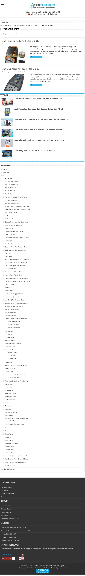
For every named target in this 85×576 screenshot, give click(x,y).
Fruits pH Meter (12, 352)
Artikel (5, 169)
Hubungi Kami (5, 490)
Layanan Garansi (6, 512)
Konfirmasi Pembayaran (8, 493)
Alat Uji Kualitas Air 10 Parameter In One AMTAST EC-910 (39, 140)
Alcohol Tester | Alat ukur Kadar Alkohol (17, 206)
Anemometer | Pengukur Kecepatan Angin (17, 209)
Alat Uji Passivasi (10, 188)
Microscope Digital (10, 315)
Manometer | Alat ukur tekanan (14, 306)
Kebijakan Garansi (6, 509)
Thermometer (9, 415)
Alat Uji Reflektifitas (11, 191)
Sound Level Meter (10, 396)
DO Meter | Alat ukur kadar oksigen (15, 250)
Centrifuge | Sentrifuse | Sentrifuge (15, 219)
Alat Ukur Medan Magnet (12, 203)
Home (4, 25)
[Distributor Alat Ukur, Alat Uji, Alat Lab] (42, 5)
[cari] (82, 21)
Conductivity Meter (10, 234)
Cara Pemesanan (6, 506)
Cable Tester (9, 216)
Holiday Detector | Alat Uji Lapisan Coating (17, 281)
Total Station (9, 440)
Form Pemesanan (6, 487)
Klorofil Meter (9, 290)
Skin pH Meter (12, 355)
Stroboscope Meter (10, 403)
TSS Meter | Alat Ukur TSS (13, 443)
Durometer (8, 253)
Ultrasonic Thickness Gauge (16, 424)
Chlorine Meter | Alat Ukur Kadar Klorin (16, 222)
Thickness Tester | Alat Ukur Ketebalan (16, 418)
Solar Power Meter (10, 393)
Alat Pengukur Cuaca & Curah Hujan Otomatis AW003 (38, 130)
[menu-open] (3, 5)
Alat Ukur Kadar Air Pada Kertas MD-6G (20, 69)
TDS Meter (8, 409)
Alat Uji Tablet (9, 194)
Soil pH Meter (12, 358)
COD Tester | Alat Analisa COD (14, 225)
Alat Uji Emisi (12, 268)
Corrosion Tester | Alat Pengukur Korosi (17, 237)
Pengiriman (4, 515)
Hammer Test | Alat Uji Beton (13, 275)
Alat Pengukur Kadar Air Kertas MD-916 (20, 41)
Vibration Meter (9, 453)
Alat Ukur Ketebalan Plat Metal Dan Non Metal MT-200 (38, 99)
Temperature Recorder (11, 412)
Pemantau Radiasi (10, 347)
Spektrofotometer (10, 400)
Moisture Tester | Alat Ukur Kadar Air (28, 25)
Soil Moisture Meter (13, 324)
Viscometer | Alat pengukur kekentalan (16, 456)
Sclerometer (8, 387)
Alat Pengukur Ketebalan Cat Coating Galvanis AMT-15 (38, 109)
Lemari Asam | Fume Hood (13, 297)
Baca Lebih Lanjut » (36, 57)
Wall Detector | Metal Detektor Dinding (16, 459)
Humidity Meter (9, 284)
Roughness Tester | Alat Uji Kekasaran (16, 381)
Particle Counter (10, 340)
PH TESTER (9, 350)
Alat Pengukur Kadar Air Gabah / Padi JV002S (34, 151)
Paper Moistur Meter (28, 44)
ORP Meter (8, 334)
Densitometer (9, 244)
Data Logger (8, 241)
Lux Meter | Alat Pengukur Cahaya (15, 300)
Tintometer (8, 428)
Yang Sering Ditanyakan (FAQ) (10, 518)
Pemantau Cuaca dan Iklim (13, 343)
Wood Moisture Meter (14, 327)
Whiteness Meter (10, 465)
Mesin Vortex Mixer (11, 312)
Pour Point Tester (10, 368)
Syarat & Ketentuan (39, 566)
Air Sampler (8, 178)
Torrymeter (8, 437)
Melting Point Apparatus (12, 309)
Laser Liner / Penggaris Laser (14, 294)
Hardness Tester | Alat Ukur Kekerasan (16, 278)
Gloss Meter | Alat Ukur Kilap (13, 272)
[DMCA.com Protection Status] (42, 571)
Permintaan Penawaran (8, 497)
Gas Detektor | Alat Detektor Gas (15, 265)
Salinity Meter (9, 384)
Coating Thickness (13, 421)
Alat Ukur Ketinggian (11, 200)
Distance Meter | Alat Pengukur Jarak (16, 247)
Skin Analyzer (9, 390)
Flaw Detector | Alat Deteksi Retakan (16, 262)
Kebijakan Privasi (26, 566)
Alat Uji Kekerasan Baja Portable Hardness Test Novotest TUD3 (42, 119)
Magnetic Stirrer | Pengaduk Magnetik (16, 303)
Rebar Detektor (9, 371)
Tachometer (8, 406)
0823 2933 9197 (52, 12)
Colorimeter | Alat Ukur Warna (14, 231)
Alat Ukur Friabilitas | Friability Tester (16, 197)
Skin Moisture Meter (9, 469)
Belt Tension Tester (11, 212)
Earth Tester (8, 256)
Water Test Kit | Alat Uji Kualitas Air (15, 462)
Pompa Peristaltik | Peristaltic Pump (16, 365)
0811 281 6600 (34, 12)
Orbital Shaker (9, 331)
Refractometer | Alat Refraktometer (15, 375)
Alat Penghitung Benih (11, 181)
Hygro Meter (8, 287)
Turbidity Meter (9, 446)
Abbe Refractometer (14, 377)
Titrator (7, 431)
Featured (6, 72)
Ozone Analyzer (9, 337)
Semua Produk (11, 25)
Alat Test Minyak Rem (11, 184)
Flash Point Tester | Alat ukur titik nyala (17, 259)
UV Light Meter (9, 449)
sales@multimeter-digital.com (10, 540)
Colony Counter (9, 228)
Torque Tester (9, 434)
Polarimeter (8, 362)
